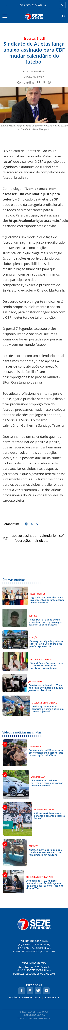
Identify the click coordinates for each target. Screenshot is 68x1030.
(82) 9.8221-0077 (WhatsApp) (34, 966)
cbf (61, 535)
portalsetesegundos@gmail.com (34, 951)
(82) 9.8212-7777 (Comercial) (34, 947)
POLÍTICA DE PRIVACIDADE (24, 997)
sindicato (42, 540)
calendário (48, 535)
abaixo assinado (24, 535)
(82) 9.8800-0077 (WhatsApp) (34, 944)
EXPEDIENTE (52, 997)
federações (22, 540)
